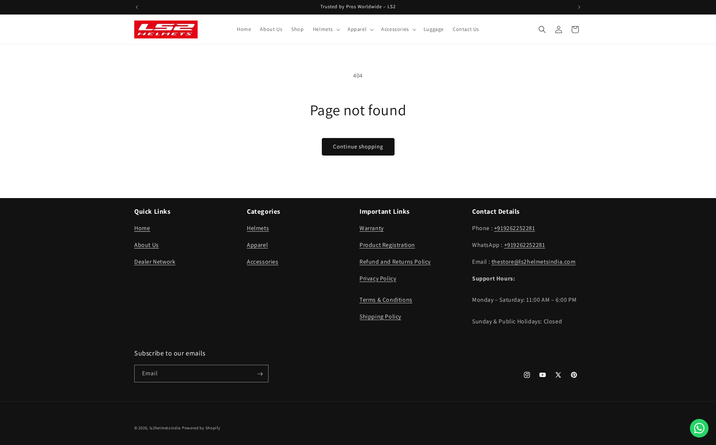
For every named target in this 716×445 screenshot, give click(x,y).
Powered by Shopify (201, 427)
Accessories (263, 262)
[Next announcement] (579, 7)
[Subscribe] (260, 374)
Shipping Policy (380, 316)
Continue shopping (358, 146)
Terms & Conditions (385, 300)
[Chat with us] (699, 428)
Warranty (371, 228)
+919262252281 (514, 228)
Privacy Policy (377, 278)
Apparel (257, 245)
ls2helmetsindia (165, 427)
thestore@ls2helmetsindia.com (534, 262)
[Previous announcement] (137, 7)
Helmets (258, 228)
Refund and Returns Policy (395, 262)
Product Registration (387, 245)
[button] (325, 29)
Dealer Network (154, 262)
